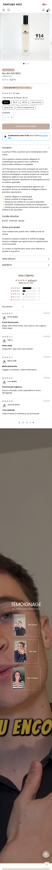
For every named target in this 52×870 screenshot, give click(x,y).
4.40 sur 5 (32, 280)
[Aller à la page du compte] (43, 9)
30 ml (6, 102)
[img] (7, 313)
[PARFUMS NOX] (12, 4)
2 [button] (23, 422)
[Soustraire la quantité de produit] (4, 117)
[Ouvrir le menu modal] (3, 9)
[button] (7, 93)
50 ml (15, 102)
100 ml (24, 102)
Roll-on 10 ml (36, 102)
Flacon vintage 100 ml (26, 107)
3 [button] (26, 422)
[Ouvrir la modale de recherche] (8, 9)
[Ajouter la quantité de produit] (12, 117)
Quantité (6, 112)
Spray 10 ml (8, 107)
